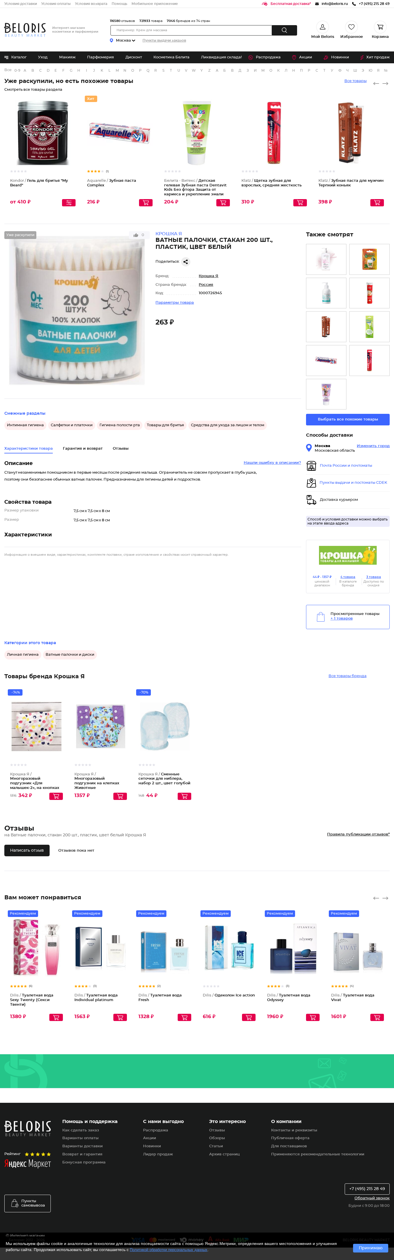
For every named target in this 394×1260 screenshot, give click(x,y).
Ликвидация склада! (221, 57)
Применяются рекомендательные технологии (317, 1154)
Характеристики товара (28, 449)
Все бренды (8, 70)
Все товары (355, 81)
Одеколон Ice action (229, 995)
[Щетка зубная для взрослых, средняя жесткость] (369, 360)
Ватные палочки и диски (70, 655)
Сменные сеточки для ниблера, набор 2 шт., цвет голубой (164, 778)
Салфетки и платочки (72, 425)
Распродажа (268, 57)
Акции (305, 57)
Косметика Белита (171, 57)
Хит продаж (378, 57)
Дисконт (133, 57)
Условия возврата (91, 3)
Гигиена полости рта (120, 425)
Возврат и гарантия (82, 1154)
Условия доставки (20, 3)
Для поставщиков (289, 1146)
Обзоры (217, 1138)
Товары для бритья (165, 425)
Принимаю (370, 1248)
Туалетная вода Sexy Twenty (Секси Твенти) (31, 1000)
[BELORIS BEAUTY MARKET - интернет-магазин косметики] (25, 29)
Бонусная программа (84, 1162)
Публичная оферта (290, 1138)
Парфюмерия (100, 57)
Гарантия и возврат (83, 449)
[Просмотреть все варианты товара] (69, 202)
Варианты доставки (82, 1146)
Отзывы (217, 1130)
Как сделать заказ (80, 1130)
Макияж (67, 57)
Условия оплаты (56, 3)
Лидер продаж (158, 1154)
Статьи (216, 1146)
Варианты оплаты (80, 1138)
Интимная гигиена (25, 425)
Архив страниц (224, 1154)
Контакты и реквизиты (294, 1130)
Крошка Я (208, 276)
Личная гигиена (23, 655)
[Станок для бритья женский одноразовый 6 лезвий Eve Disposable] (369, 326)
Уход (43, 57)
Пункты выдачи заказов (164, 40)
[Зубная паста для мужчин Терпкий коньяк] (326, 326)
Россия (206, 285)
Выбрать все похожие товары (348, 419)
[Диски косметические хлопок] (369, 293)
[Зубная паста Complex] (326, 360)
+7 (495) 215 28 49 (367, 1189)
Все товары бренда (348, 676)
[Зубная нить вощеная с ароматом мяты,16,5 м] (369, 259)
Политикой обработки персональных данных (168, 1250)
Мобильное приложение (155, 3)
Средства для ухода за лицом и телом (227, 425)
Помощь (119, 3)
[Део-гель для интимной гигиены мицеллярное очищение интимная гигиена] (326, 293)
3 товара (373, 577)
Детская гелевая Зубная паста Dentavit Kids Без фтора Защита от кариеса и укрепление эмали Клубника (195, 190)
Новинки (340, 57)
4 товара (347, 577)
